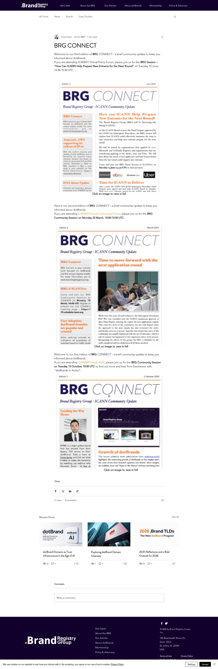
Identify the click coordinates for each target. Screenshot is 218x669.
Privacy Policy (187, 656)
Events (69, 16)
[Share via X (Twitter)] (62, 491)
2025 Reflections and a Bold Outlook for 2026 (154, 554)
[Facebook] (162, 623)
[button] (175, 16)
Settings (191, 664)
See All (175, 516)
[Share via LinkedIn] (70, 491)
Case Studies (85, 16)
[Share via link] (77, 491)
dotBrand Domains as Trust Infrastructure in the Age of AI (59, 554)
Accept (205, 664)
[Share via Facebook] (55, 491)
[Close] (214, 664)
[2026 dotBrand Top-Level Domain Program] (157, 534)
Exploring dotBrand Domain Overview (106, 554)
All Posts (43, 16)
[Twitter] (166, 623)
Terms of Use (166, 656)
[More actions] (162, 37)
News (57, 16)
